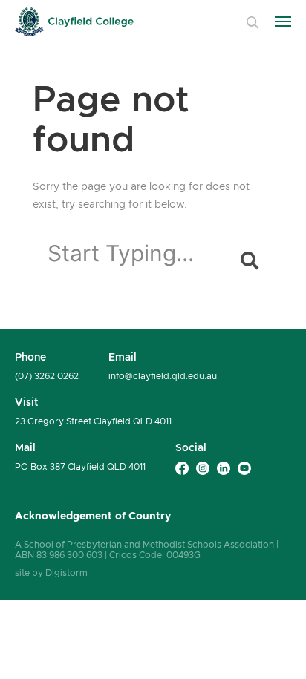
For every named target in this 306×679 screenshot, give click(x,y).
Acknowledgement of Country (93, 515)
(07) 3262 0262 (47, 376)
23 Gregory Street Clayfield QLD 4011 (93, 421)
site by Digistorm (51, 572)
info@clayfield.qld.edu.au (162, 376)
